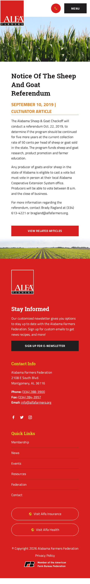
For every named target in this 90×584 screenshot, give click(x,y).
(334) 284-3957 (29, 397)
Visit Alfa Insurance (47, 513)
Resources (18, 473)
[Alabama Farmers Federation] (22, 282)
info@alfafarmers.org (36, 402)
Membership (20, 442)
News (15, 452)
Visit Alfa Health (47, 529)
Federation (19, 484)
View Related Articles (45, 231)
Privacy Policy (45, 555)
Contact (16, 494)
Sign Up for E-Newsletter (45, 346)
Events (16, 463)
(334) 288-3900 (56, 8)
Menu (75, 8)
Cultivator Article (31, 111)
